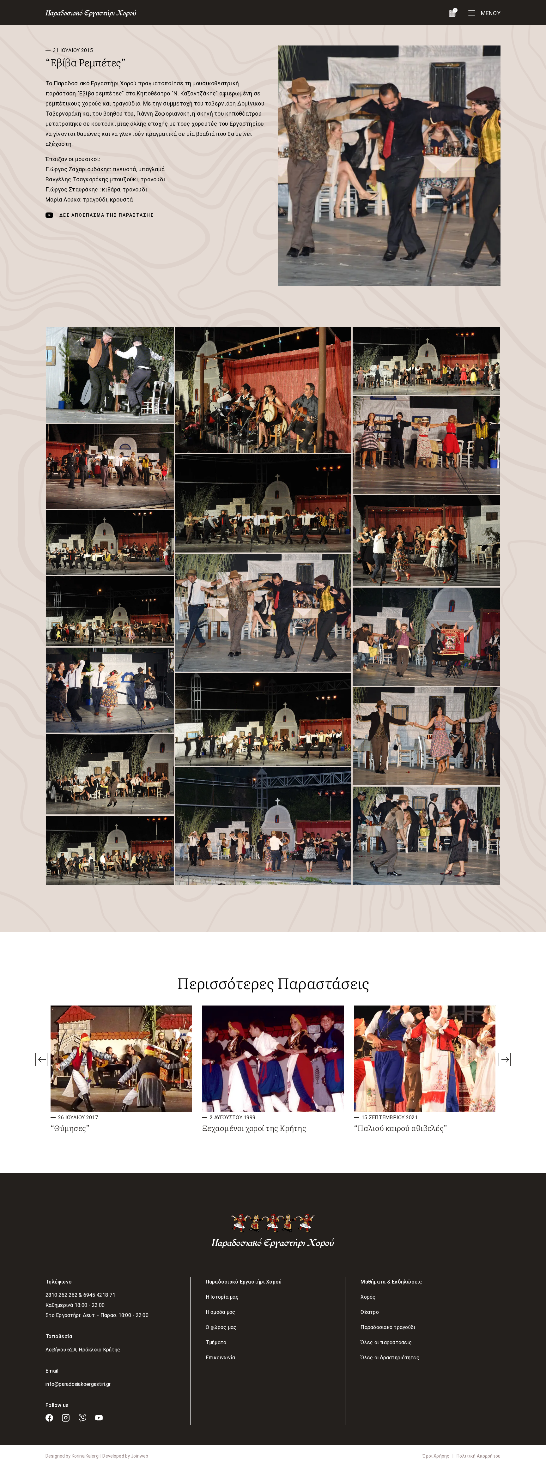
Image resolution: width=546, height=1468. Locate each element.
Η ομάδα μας (220, 1312)
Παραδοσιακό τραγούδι (388, 1327)
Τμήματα (216, 1342)
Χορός (368, 1297)
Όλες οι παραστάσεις (386, 1342)
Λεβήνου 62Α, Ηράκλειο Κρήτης (83, 1350)
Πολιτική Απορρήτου (478, 1456)
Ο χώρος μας (221, 1327)
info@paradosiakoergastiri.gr (78, 1384)
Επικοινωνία (220, 1358)
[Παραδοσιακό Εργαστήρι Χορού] (273, 1231)
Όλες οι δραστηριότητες (390, 1358)
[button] (110, 374)
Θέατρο (370, 1312)
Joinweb (139, 1456)
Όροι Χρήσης (435, 1456)
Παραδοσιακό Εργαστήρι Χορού (244, 1282)
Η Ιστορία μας (222, 1297)
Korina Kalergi (86, 1456)
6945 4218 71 (99, 1295)
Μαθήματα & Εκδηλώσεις (391, 1282)
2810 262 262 (62, 1295)
